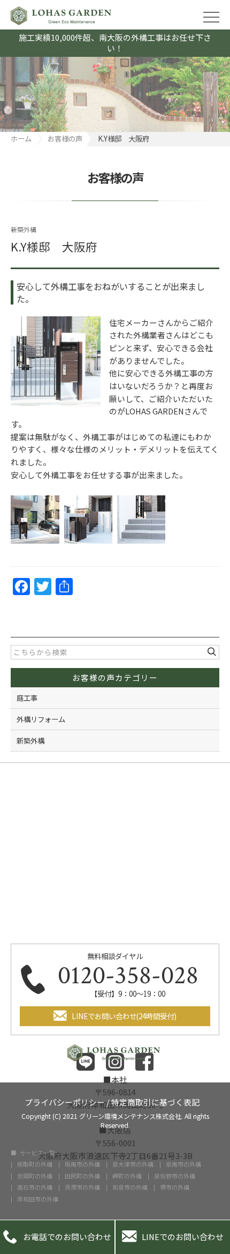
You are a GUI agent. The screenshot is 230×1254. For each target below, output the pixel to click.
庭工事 (27, 697)
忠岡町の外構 (34, 1176)
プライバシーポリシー (65, 1101)
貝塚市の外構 (82, 1188)
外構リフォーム (41, 719)
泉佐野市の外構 (174, 1176)
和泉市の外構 (130, 1188)
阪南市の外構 (82, 1165)
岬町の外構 (127, 1176)
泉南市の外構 (183, 1165)
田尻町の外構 (82, 1176)
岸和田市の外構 (37, 1200)
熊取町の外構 (34, 1165)
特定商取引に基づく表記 (155, 1101)
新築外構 (23, 229)
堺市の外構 (174, 1188)
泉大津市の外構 (133, 1165)
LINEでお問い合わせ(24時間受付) (124, 1016)
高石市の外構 (34, 1188)
